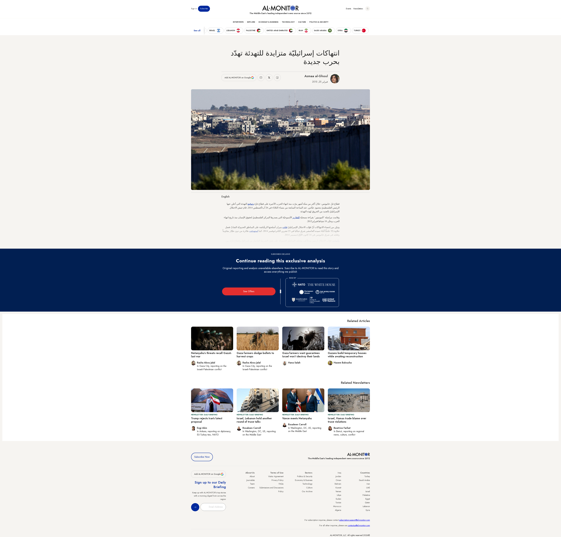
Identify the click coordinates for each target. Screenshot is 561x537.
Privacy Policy (277, 480)
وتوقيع (251, 203)
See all (197, 30)
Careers (251, 487)
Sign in (194, 8)
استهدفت (253, 230)
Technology (288, 22)
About (252, 476)
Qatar (367, 502)
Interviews (238, 22)
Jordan (338, 476)
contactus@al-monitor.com (359, 525)
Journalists (250, 480)
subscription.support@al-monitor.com (354, 520)
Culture (302, 22)
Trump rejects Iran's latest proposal (206, 420)
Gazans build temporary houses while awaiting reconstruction (347, 354)
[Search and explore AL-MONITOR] (367, 8)
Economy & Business (268, 22)
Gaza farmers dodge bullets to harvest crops (255, 354)
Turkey (367, 476)
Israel (368, 491)
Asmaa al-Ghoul (316, 76)
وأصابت (336, 240)
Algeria (338, 510)
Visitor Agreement (275, 476)
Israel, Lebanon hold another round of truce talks (254, 420)
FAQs (281, 483)
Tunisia (338, 502)
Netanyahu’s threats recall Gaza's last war (211, 354)
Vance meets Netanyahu (297, 418)
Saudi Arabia (364, 480)
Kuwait (338, 487)
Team (252, 483)
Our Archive (307, 491)
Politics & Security (318, 22)
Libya (339, 495)
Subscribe (204, 8)
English (225, 197)
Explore (251, 22)
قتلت (284, 227)
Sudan (338, 498)
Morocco (337, 506)
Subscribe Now (202, 457)
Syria (368, 510)
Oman (338, 480)
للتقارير (296, 217)
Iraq (339, 472)
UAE (368, 487)
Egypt (367, 498)
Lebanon (366, 506)
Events (348, 8)
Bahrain (338, 483)
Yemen (338, 491)
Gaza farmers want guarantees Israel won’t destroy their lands (301, 354)
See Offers (248, 291)
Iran (368, 483)
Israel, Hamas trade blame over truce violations (347, 420)
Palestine (366, 495)
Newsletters (358, 8)
